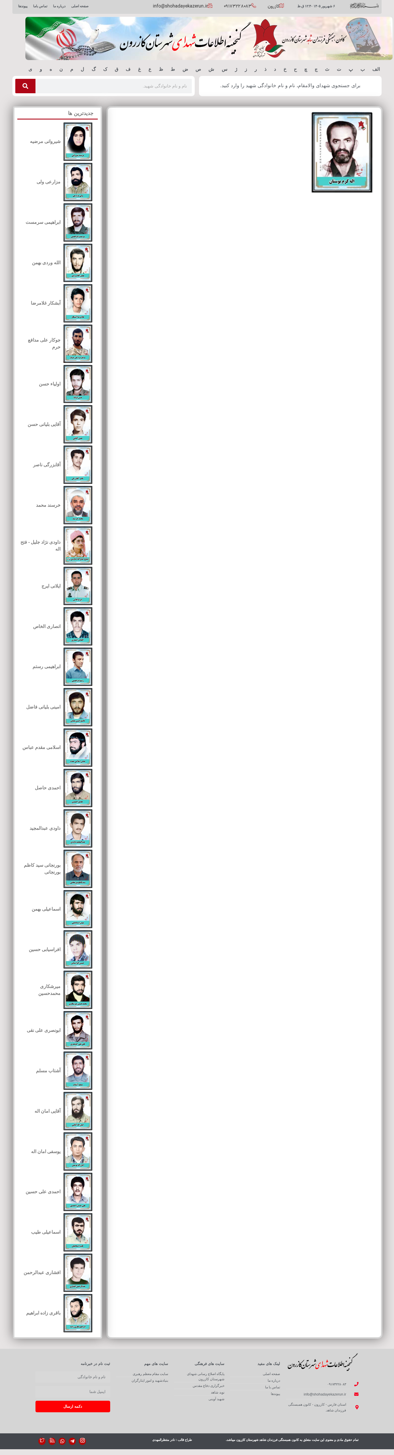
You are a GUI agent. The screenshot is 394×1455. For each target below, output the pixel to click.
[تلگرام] (72, 1441)
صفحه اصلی (80, 6)
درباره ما (59, 6)
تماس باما (40, 6)
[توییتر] (42, 1441)
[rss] (52, 1441)
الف (376, 69)
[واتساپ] (62, 1441)
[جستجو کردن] (25, 86)
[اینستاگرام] (82, 1441)
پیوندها (22, 6)
